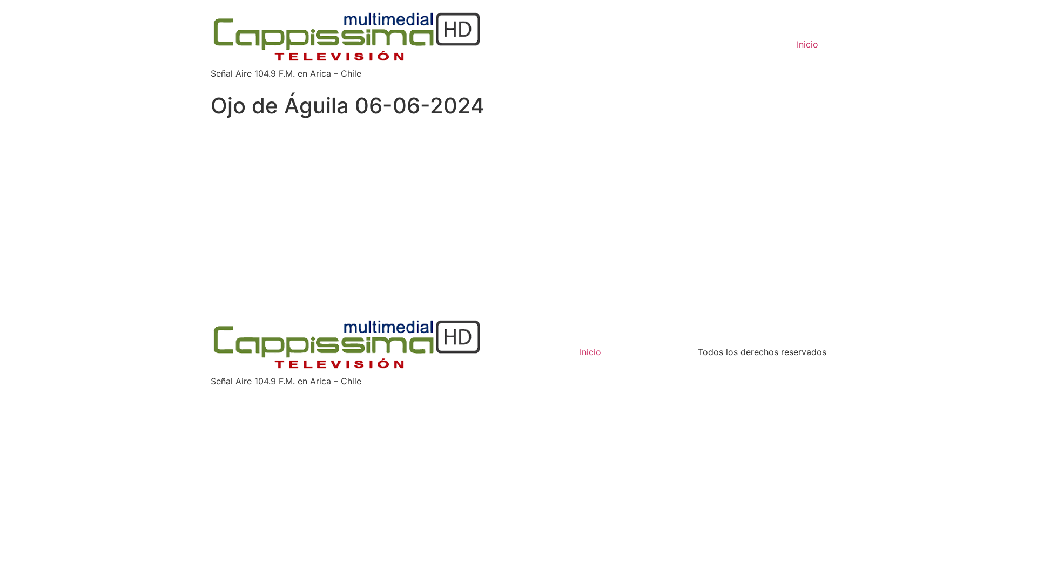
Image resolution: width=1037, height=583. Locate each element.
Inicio (807, 44)
